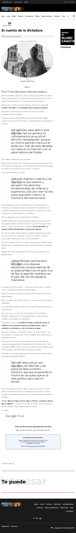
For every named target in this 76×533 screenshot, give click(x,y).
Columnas (70, 511)
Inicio (3, 16)
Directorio (18, 2)
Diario (26, 2)
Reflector (57, 16)
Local (8, 16)
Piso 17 (27, 87)
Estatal (14, 16)
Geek (63, 16)
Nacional (20, 16)
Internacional (29, 16)
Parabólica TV (7, 2)
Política (37, 16)
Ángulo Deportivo (46, 16)
